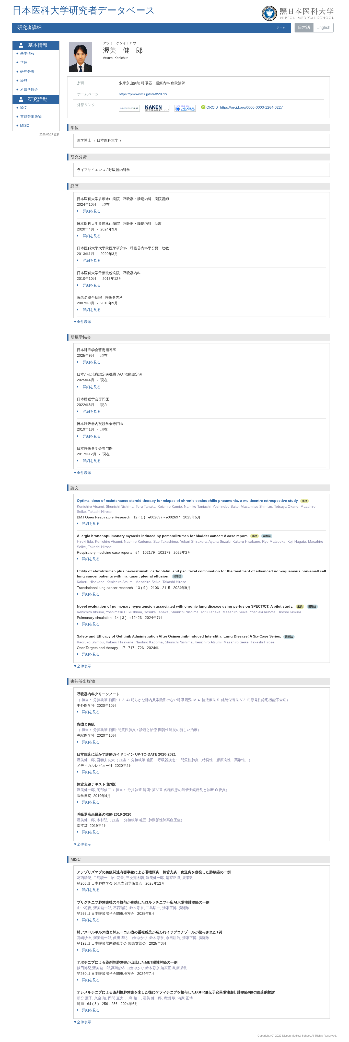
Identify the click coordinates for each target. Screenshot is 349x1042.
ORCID (244, 107)
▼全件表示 (82, 322)
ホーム (281, 27)
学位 (23, 62)
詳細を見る (91, 211)
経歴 (23, 81)
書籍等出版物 (31, 117)
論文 (23, 108)
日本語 (304, 27)
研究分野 (27, 72)
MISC (24, 126)
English (323, 27)
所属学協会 (29, 89)
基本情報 (27, 53)
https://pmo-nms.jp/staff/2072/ (143, 94)
